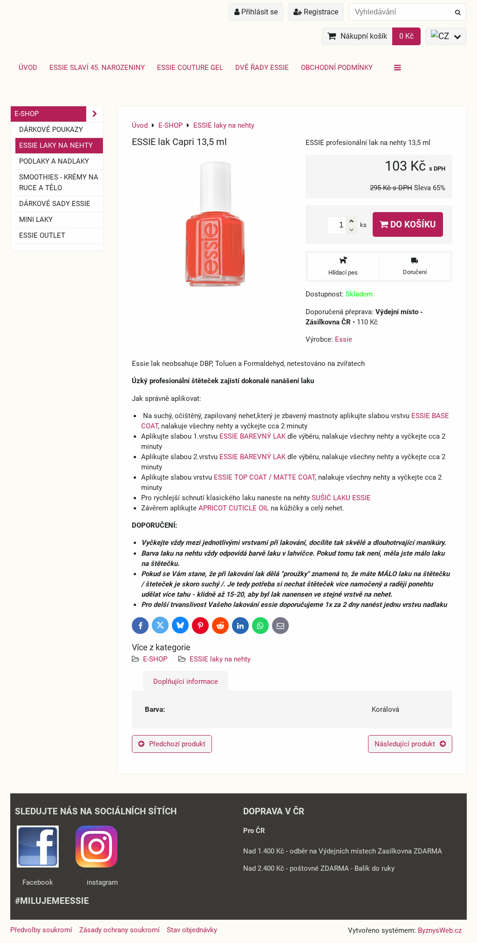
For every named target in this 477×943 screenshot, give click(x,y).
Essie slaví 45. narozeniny (97, 67)
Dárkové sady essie (54, 204)
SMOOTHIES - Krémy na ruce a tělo (58, 182)
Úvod (28, 67)
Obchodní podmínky (337, 67)
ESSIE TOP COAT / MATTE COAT (264, 477)
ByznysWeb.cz (440, 930)
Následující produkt (405, 744)
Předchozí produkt (177, 744)
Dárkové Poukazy (51, 129)
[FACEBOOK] (38, 865)
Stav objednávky (192, 930)
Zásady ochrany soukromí (119, 930)
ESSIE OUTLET (42, 235)
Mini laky (36, 219)
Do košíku (412, 224)
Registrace (320, 11)
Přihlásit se (258, 11)
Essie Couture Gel (190, 67)
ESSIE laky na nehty (220, 659)
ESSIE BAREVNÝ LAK (252, 436)
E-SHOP (155, 659)
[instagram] (96, 865)
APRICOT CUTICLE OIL (233, 508)
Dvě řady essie (262, 67)
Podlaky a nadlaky (54, 161)
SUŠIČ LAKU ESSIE (341, 498)
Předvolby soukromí (41, 930)
